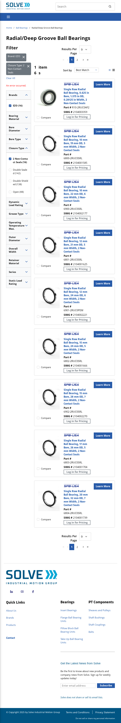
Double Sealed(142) (20, 171)
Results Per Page (69, 51)
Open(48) (18, 191)
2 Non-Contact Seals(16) (20, 160)
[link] (62, 59)
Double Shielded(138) (20, 182)
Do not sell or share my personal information (95, 718)
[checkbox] (10, 105)
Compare (46, 117)
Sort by (67, 70)
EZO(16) (18, 105)
